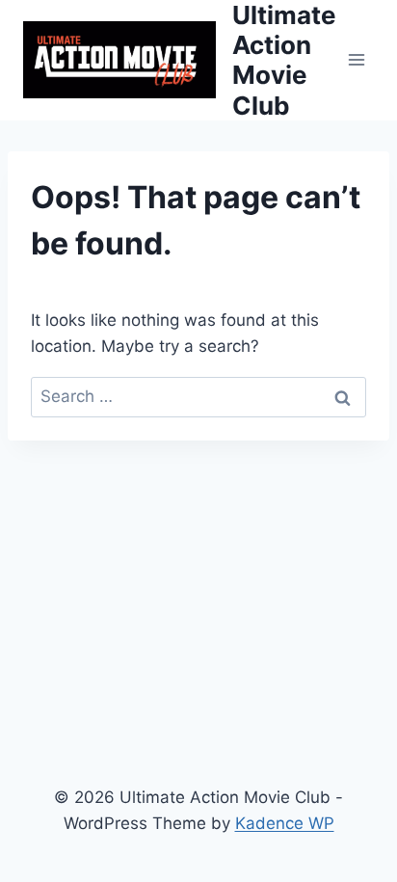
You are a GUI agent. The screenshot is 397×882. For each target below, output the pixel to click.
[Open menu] (356, 60)
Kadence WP (284, 823)
